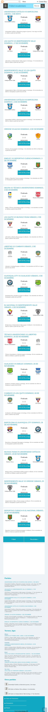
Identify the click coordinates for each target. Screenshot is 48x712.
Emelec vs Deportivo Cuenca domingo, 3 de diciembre (22, 621)
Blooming (7, 660)
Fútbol (14, 539)
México (6, 634)
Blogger (30, 711)
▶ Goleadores (9, 703)
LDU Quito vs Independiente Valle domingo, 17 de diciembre (24, 693)
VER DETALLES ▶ (24, 26)
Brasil (6, 652)
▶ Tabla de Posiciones (11, 698)
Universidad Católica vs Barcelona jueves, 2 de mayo (22, 582)
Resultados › (34, 539)
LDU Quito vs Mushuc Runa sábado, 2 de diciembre (21, 689)
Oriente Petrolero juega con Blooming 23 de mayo (21, 662)
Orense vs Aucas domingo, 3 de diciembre (23, 129)
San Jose (7, 669)
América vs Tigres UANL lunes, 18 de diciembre (19, 635)
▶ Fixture (7, 708)
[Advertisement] (24, 558)
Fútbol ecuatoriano (17, 6)
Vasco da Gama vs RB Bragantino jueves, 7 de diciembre (22, 653)
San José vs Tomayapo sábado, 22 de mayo (18, 670)
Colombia (7, 642)
